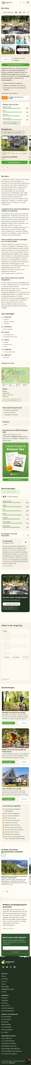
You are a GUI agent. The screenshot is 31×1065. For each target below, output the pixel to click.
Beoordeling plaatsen (10, 491)
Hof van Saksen (6, 1019)
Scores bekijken (8, 566)
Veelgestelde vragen (7, 989)
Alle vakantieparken (7, 1010)
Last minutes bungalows (9, 1054)
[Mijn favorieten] (21, 2)
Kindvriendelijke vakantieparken (11, 1051)
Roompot (4, 998)
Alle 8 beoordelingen (10, 123)
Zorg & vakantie (6, 1038)
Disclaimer (4, 979)
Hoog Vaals (4, 1022)
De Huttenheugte (6, 1029)
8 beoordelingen (10, 12)
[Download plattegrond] (15, 377)
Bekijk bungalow (13, 162)
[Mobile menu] (28, 2)
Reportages (5, 986)
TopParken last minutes (12, 825)
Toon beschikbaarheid (15, 65)
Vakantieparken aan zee (9, 1046)
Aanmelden (15, 952)
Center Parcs (5, 1005)
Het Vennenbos (6, 1016)
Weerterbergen (6, 1024)
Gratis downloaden (14, 479)
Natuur (7, 657)
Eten (25, 657)
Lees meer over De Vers (9, 93)
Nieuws (3, 984)
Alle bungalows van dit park (12, 132)
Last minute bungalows (12, 813)
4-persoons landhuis (9, 157)
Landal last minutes (10, 822)
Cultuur (17, 657)
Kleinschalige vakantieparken (10, 1048)
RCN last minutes (10, 818)
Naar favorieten (9, 608)
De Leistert (5, 1032)
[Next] (7, 167)
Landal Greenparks (7, 1008)
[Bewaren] (27, 12)
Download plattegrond (11, 400)
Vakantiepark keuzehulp (12, 834)
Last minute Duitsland (11, 815)
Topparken (4, 1000)
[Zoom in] (27, 657)
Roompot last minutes (11, 832)
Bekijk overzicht (8, 928)
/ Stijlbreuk (11, 1062)
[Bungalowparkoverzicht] (7, 2)
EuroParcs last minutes (12, 820)
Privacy (3, 976)
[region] (15, 668)
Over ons (4, 981)
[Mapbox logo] (5, 679)
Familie (5, 424)
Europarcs (4, 1003)
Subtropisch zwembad (8, 1043)
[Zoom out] (27, 659)
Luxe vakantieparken (8, 1041)
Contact (4, 991)
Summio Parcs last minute (12, 827)
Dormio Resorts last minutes (13, 829)
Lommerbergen (6, 1027)
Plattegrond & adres (7, 363)
